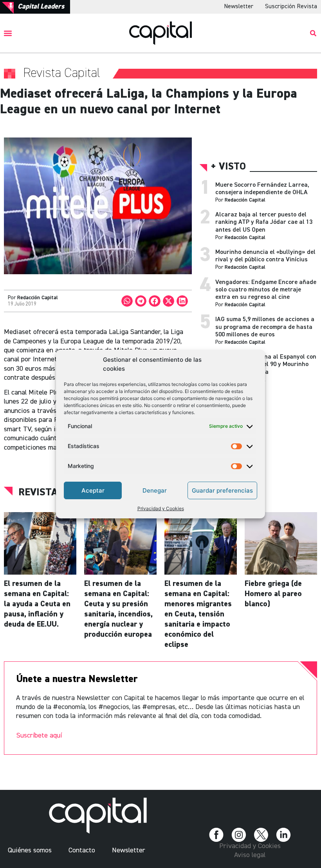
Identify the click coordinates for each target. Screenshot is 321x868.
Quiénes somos (30, 850)
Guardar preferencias (222, 490)
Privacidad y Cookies (160, 508)
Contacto (82, 850)
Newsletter (238, 7)
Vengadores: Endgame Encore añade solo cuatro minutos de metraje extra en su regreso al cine (265, 289)
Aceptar (93, 490)
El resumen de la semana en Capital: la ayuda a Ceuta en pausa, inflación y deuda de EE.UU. (37, 604)
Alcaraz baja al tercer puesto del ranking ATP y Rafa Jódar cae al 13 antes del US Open (263, 222)
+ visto (228, 167)
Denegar (154, 490)
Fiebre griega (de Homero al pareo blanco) (273, 594)
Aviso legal (249, 855)
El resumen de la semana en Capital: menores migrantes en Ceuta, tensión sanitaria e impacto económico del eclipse (198, 614)
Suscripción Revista (291, 7)
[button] (8, 33)
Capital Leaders (41, 6)
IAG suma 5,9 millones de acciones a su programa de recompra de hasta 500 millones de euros (264, 327)
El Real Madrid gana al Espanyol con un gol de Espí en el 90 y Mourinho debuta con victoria (265, 364)
